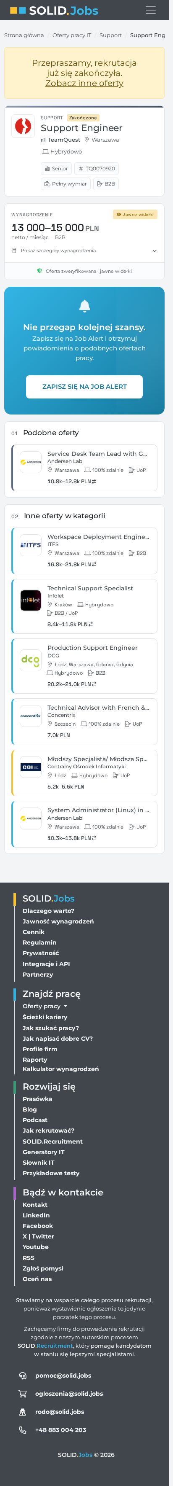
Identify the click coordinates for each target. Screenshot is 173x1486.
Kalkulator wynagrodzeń (61, 1069)
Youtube (36, 1247)
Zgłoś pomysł (43, 1268)
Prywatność (41, 953)
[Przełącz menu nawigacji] (150, 10)
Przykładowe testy (51, 1173)
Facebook (38, 1226)
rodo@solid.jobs (59, 1412)
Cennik (34, 932)
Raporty (35, 1059)
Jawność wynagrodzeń (58, 921)
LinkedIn (36, 1215)
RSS (28, 1258)
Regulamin (40, 942)
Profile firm (40, 1049)
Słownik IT (39, 1162)
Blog (30, 1109)
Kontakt (35, 1205)
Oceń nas (37, 1279)
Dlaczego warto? (48, 911)
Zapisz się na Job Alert (84, 386)
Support (111, 35)
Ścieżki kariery (45, 1017)
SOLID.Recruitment (53, 1141)
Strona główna (24, 35)
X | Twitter (38, 1236)
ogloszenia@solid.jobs (69, 1393)
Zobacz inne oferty (84, 83)
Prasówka (37, 1099)
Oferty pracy (42, 1006)
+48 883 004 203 (60, 1430)
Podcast (35, 1120)
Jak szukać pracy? (51, 1028)
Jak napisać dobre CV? (58, 1038)
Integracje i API (46, 964)
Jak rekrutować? (48, 1130)
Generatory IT (44, 1152)
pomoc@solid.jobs (63, 1375)
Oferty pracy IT (71, 35)
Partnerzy (38, 974)
